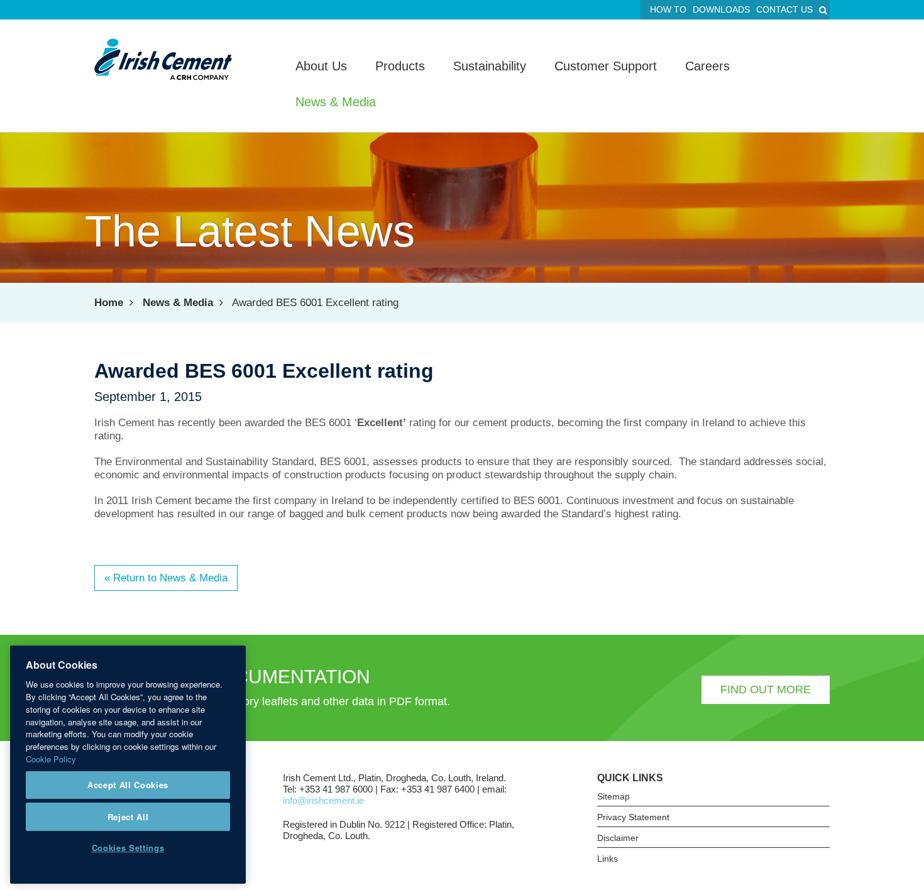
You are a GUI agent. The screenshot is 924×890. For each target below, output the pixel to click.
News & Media (178, 303)
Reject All (128, 816)
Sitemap (613, 796)
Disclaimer (618, 838)
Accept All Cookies (127, 785)
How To (668, 9)
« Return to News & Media (166, 578)
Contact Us (784, 9)
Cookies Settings (128, 848)
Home (108, 303)
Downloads (721, 9)
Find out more (765, 689)
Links (607, 859)
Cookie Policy (51, 758)
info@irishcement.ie (323, 800)
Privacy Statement (633, 817)
